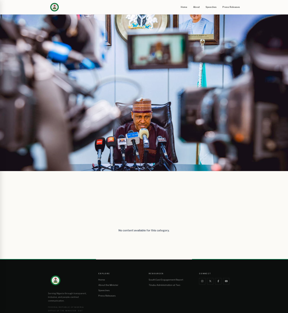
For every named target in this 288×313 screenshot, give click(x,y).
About (196, 7)
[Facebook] (218, 281)
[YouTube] (226, 281)
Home (184, 7)
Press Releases (231, 7)
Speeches (211, 7)
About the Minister (108, 285)
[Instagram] (202, 281)
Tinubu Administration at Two (164, 285)
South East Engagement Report (166, 279)
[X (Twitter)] (210, 281)
